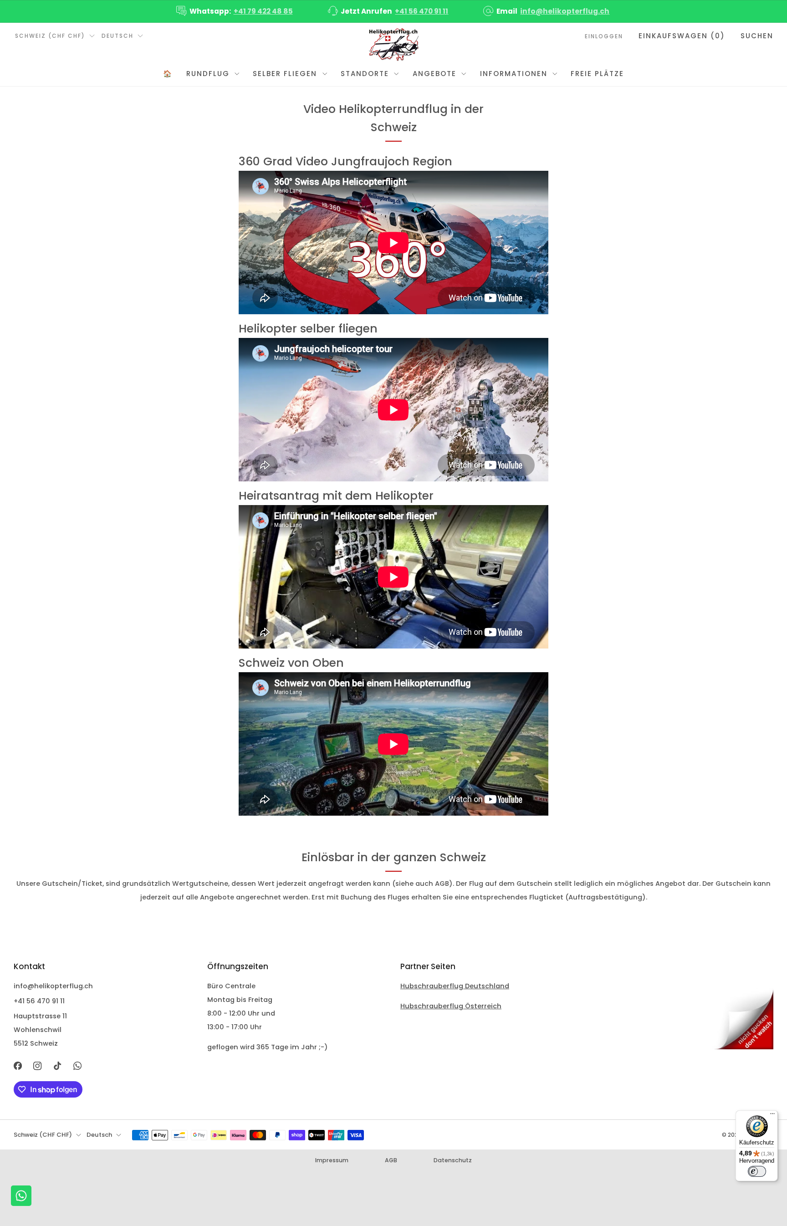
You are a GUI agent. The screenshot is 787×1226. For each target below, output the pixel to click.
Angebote (434, 73)
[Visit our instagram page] (38, 1066)
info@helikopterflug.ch (564, 11)
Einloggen (604, 36)
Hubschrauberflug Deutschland (454, 986)
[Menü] (772, 1115)
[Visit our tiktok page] (57, 1066)
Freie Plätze (597, 73)
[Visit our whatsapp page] (77, 1066)
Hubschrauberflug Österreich (450, 1006)
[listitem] (235, 11)
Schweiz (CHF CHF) (50, 36)
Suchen (757, 36)
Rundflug (208, 73)
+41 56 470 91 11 (421, 11)
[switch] (757, 1171)
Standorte (365, 73)
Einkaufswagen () (682, 36)
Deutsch (117, 36)
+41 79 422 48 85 (263, 11)
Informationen (513, 73)
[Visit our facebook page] (18, 1066)
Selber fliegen (285, 73)
